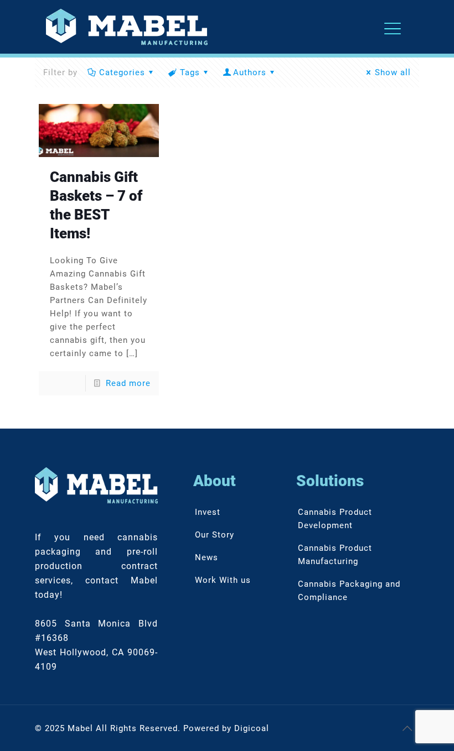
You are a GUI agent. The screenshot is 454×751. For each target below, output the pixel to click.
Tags (190, 72)
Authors (249, 72)
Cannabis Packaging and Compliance (349, 590)
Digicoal (251, 728)
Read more (128, 383)
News (206, 557)
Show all (393, 72)
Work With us (223, 580)
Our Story (214, 535)
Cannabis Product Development (335, 518)
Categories (122, 72)
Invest (207, 512)
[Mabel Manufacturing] (127, 27)
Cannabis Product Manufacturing (335, 554)
